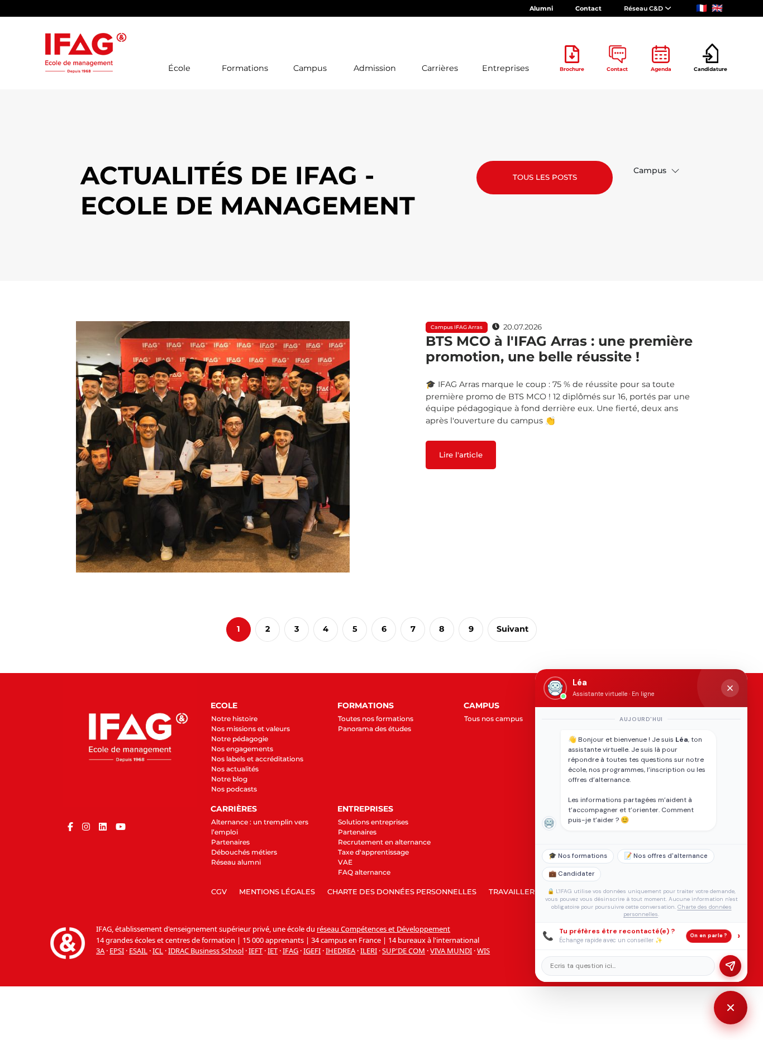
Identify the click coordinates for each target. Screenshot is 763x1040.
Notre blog (229, 779)
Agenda (661, 69)
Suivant (512, 629)
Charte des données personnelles (401, 892)
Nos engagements (242, 749)
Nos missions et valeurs (250, 728)
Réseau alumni (236, 862)
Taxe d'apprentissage (373, 852)
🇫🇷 (701, 8)
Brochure (572, 69)
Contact (588, 8)
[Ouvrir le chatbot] (730, 1007)
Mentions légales (277, 892)
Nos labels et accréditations (257, 759)
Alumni (541, 8)
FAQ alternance (364, 872)
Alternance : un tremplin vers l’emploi (259, 827)
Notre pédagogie (239, 738)
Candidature (710, 69)
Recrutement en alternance (384, 842)
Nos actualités (235, 769)
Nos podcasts (234, 789)
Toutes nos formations (375, 718)
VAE (345, 862)
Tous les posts (545, 177)
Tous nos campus (493, 718)
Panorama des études (374, 728)
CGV (219, 892)
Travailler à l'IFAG (527, 892)
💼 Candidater (571, 874)
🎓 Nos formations (578, 856)
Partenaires (230, 842)
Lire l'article (461, 454)
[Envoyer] (730, 966)
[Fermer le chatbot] (730, 688)
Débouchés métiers (244, 852)
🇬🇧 (717, 8)
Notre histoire (234, 718)
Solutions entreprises (373, 822)
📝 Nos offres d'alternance (666, 856)
